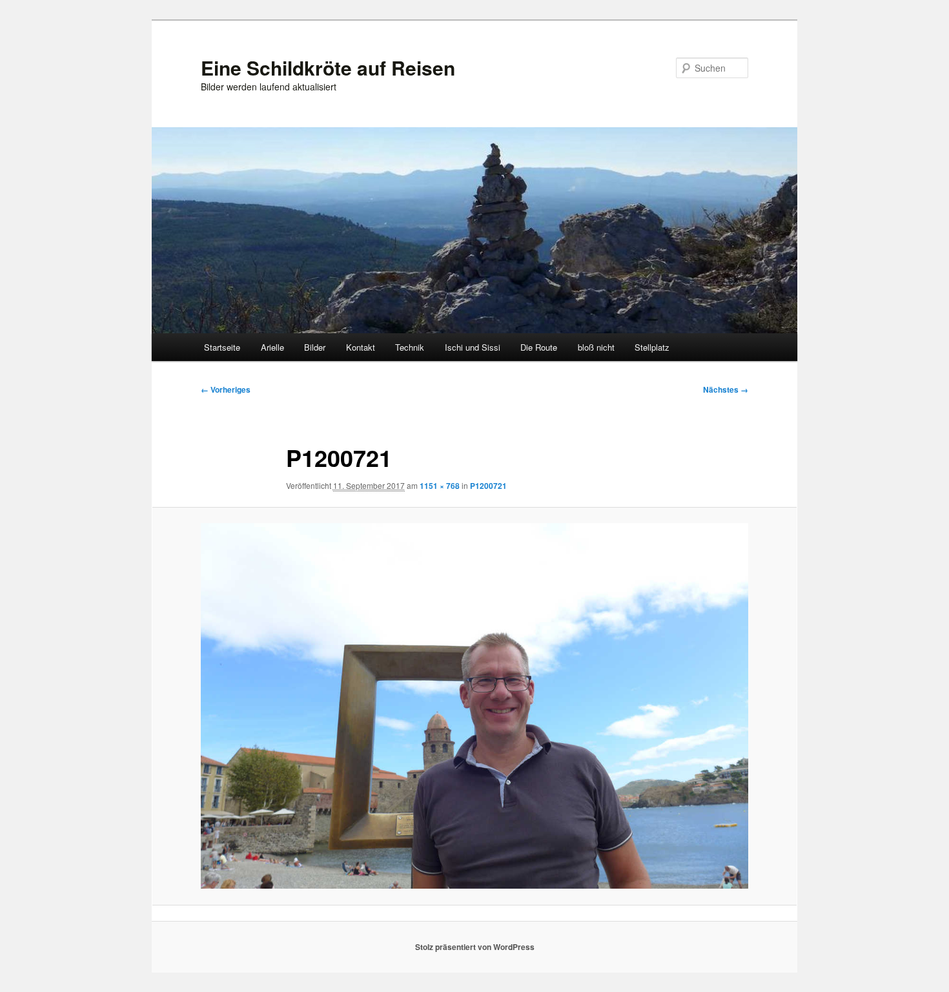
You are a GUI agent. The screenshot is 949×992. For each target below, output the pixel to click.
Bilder (314, 347)
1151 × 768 (440, 485)
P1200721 (488, 485)
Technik (409, 347)
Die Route (538, 347)
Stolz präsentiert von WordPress (475, 947)
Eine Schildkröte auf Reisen (328, 67)
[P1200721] (474, 706)
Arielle (272, 347)
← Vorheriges (225, 389)
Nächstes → (725, 389)
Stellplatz (652, 347)
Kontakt (360, 347)
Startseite (222, 347)
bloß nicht (596, 347)
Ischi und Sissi (472, 347)
